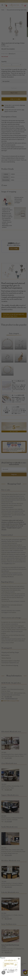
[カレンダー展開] (3, 972)
